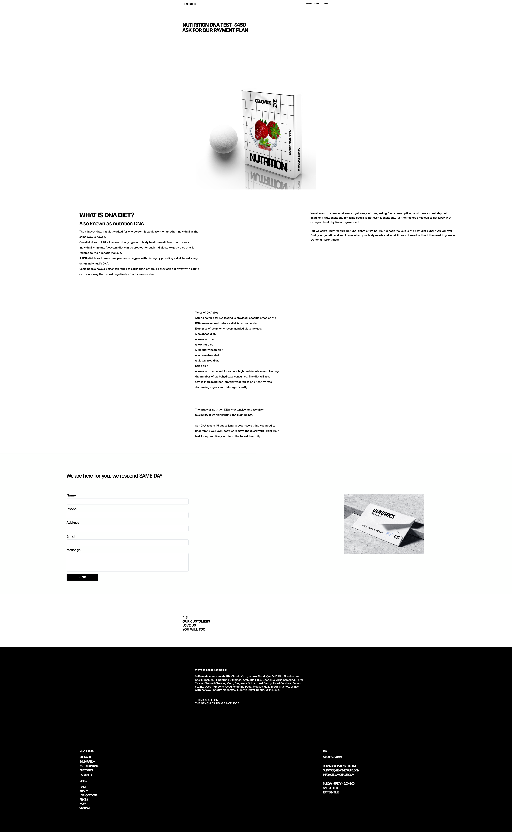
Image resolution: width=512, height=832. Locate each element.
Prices (84, 799)
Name (71, 495)
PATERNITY (86, 774)
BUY (326, 4)
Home (83, 787)
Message (74, 550)
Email (71, 536)
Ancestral (86, 770)
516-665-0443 (331, 757)
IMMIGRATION (87, 761)
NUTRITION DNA (89, 766)
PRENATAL (85, 757)
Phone (72, 509)
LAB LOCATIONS (88, 795)
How (83, 803)
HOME (309, 4)
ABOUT (318, 4)
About (84, 791)
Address (73, 522)
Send (82, 577)
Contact (85, 807)
